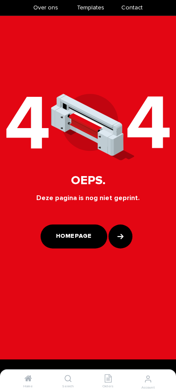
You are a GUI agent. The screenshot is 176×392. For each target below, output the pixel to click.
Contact (132, 7)
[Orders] (108, 379)
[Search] (68, 379)
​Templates (90, 7)
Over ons (45, 7)
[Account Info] (148, 379)
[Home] (28, 379)
